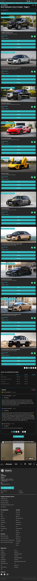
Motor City (16, 565)
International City (4, 563)
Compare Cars (4, 528)
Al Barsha (3, 552)
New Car (17, 520)
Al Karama (3, 555)
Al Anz (15, 550)
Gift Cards (3, 526)
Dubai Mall (16, 552)
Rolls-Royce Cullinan (4, 502)
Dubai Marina (3, 559)
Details (18, 44)
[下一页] (35, 368)
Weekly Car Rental (4, 536)
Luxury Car (18, 514)
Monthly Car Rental (4, 538)
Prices (2, 524)
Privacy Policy (3, 578)
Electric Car (18, 536)
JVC (1, 565)
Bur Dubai (16, 559)
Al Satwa (16, 567)
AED (31, 1)
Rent (18, 40)
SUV (16, 526)
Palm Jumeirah (3, 567)
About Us (2, 518)
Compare (18, 47)
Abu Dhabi (21, 492)
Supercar (17, 516)
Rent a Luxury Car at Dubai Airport (7, 540)
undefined (2, 1)
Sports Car (18, 538)
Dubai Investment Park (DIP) (19, 561)
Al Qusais (16, 555)
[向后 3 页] (20, 431)
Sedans (17, 534)
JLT (15, 563)
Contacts (3, 520)
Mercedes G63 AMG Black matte (7, 504)
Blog (2, 514)
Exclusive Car (18, 522)
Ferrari (17, 545)
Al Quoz (2, 550)
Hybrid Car (18, 532)
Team (2, 530)
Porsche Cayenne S (4, 500)
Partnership (3, 522)
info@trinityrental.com (5, 484)
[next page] (20, 431)
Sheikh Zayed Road (18, 557)
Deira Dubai (3, 561)
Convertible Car (19, 528)
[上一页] (24, 368)
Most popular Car (19, 518)
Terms (2, 516)
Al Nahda (2, 557)
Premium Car (18, 524)
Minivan (17, 530)
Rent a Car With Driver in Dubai (7, 542)
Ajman (2, 492)
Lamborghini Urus (4, 498)
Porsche (17, 543)
